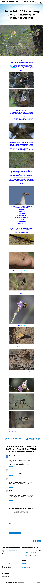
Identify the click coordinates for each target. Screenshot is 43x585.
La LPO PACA (26, 555)
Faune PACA (26, 552)
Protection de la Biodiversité (15, 8)
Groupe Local (28, 1)
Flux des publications (26, 564)
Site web (10, 527)
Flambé (14, 377)
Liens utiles (29, 2)
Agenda (33, 1)
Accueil (24, 1)
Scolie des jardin (15, 292)
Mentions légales (5, 540)
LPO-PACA (14, 67)
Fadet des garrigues (17, 346)
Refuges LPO (24, 8)
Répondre (11, 466)
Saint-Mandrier (30, 8)
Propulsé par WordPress (22, 582)
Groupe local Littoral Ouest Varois (10, 1)
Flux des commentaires (26, 566)
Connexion (24, 563)
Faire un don (26, 550)
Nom (10, 523)
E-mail (23, 523)
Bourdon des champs (23, 325)
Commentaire (11, 515)
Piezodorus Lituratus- (28, 270)
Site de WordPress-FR (26, 567)
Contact (32, 2)
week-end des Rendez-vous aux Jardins (12, 556)
